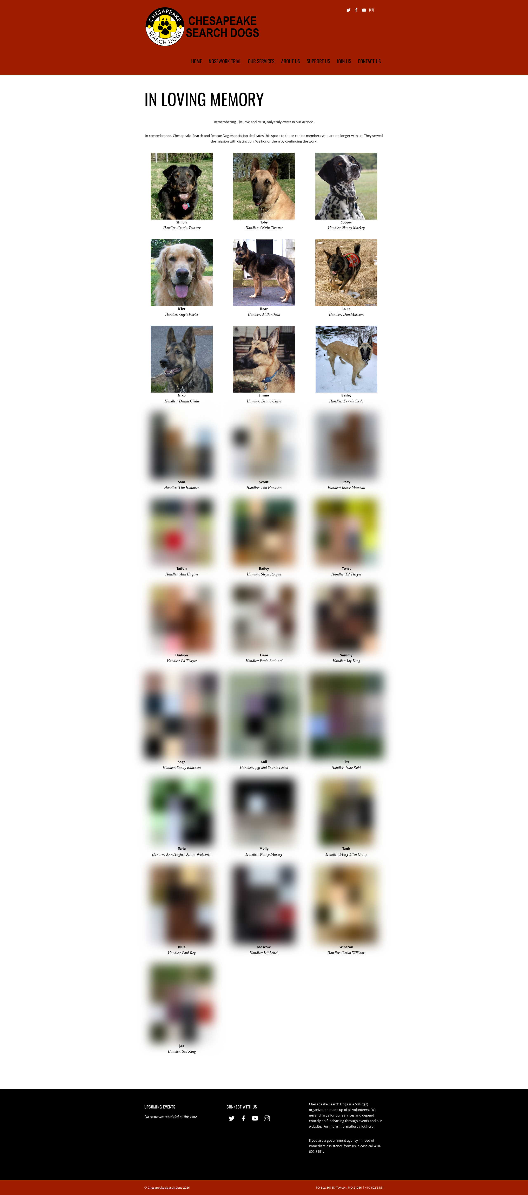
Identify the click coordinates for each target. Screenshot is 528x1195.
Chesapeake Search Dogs (165, 1187)
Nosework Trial (225, 61)
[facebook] (356, 9)
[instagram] (371, 9)
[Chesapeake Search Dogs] (202, 44)
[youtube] (364, 9)
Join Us (344, 61)
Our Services (261, 61)
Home (196, 61)
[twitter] (348, 9)
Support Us (318, 61)
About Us (290, 61)
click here (366, 1126)
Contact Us (369, 61)
